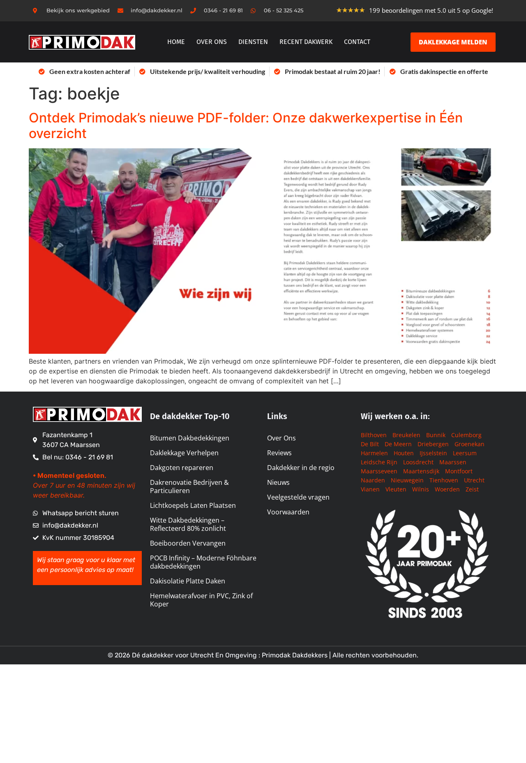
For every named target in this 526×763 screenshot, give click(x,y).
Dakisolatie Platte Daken (187, 581)
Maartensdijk (421, 471)
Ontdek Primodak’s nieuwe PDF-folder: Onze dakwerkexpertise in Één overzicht (246, 125)
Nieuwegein (407, 480)
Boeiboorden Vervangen (188, 543)
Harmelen (374, 453)
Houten (404, 453)
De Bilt (370, 444)
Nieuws (278, 482)
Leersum (465, 453)
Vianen (370, 489)
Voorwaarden (288, 511)
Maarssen (452, 462)
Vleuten (395, 489)
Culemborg (466, 435)
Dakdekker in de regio (301, 467)
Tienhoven (443, 480)
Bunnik (435, 435)
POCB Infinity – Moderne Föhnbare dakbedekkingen (203, 562)
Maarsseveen (379, 471)
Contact (357, 42)
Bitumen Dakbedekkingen (189, 438)
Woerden (447, 489)
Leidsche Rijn (379, 462)
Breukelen (406, 435)
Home (176, 42)
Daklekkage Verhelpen (184, 452)
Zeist (472, 489)
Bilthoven (374, 435)
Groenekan (469, 444)
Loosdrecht (418, 462)
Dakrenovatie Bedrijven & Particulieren (189, 486)
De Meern (398, 444)
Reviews (279, 452)
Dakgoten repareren (181, 467)
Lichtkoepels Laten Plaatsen (193, 505)
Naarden (373, 480)
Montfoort (459, 471)
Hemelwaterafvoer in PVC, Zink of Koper (201, 600)
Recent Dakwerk (305, 42)
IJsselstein (433, 453)
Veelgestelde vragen (298, 497)
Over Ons (281, 438)
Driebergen (433, 444)
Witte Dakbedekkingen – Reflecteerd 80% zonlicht (188, 524)
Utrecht (474, 480)
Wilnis (420, 489)
